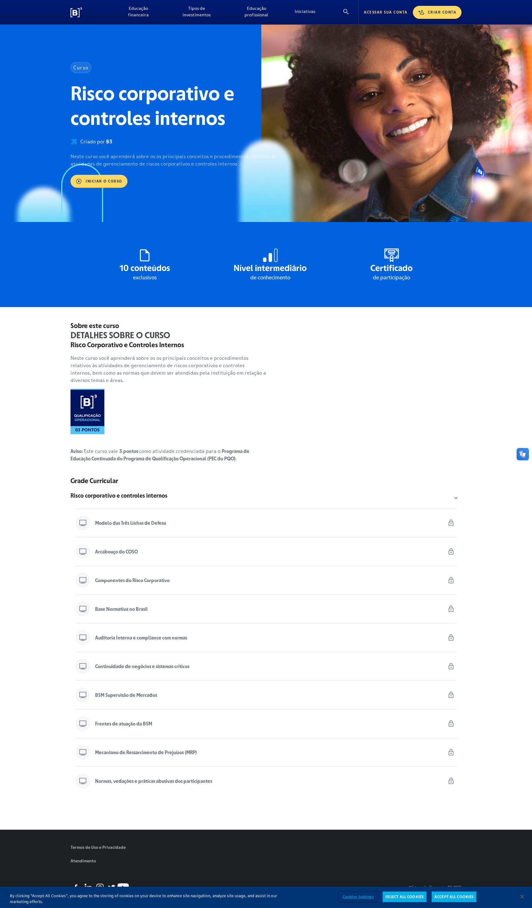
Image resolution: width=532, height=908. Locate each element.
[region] (266, 897)
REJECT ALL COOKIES (404, 896)
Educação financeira (138, 12)
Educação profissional (256, 12)
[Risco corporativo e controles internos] (455, 497)
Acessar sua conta (386, 12)
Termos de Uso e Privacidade (98, 847)
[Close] (522, 896)
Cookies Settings (358, 896)
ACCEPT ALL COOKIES (454, 896)
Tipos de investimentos (197, 12)
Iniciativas (305, 11)
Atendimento (83, 861)
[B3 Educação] (91, 12)
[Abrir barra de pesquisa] (346, 12)
